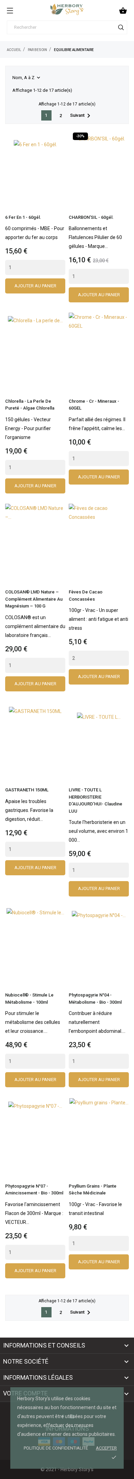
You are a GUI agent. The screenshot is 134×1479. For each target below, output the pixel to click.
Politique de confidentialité (56, 1448)
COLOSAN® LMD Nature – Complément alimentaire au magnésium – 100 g (34, 599)
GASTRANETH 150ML (26, 789)
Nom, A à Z (27, 78)
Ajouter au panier (35, 285)
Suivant (81, 116)
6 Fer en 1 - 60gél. (23, 217)
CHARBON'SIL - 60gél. (91, 217)
